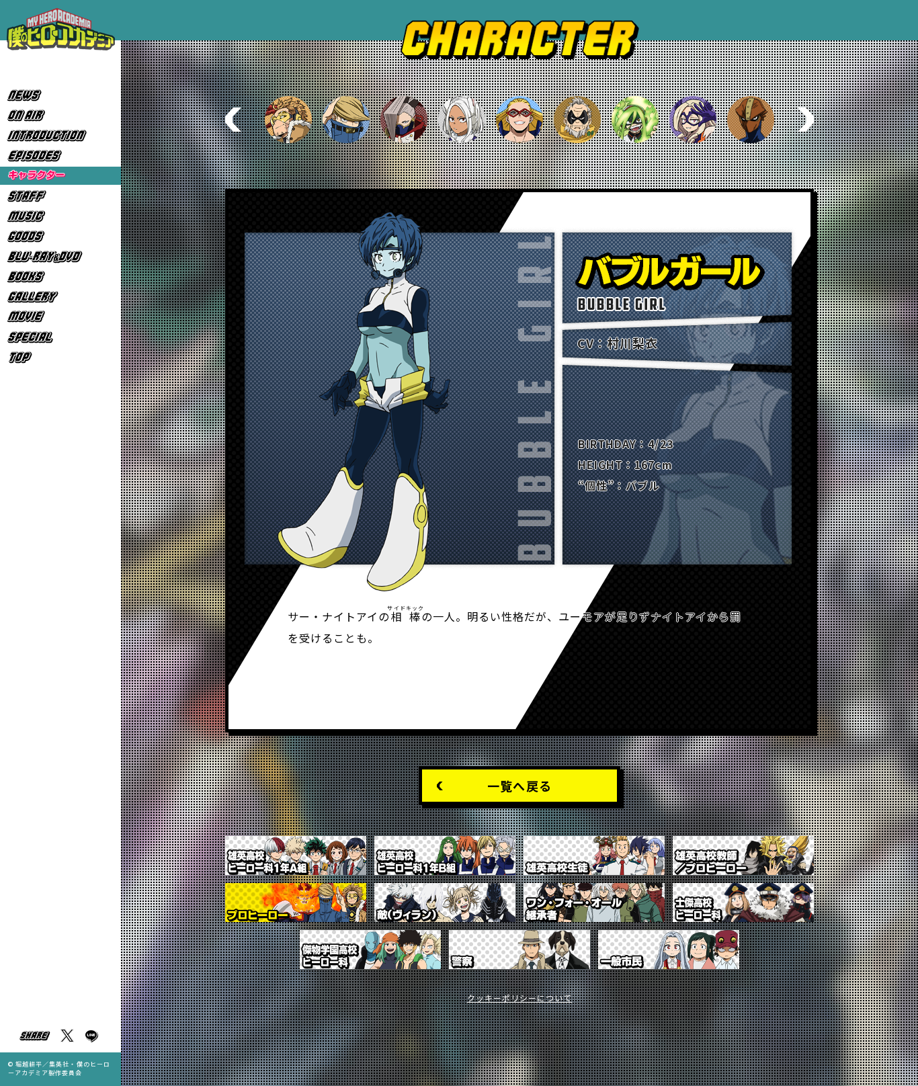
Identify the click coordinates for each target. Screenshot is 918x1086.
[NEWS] (60, 95)
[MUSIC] (60, 216)
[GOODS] (60, 236)
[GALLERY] (60, 297)
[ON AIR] (60, 115)
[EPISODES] (60, 156)
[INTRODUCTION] (60, 135)
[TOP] (60, 357)
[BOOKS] (60, 276)
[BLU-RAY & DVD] (60, 256)
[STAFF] (60, 196)
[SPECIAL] (60, 337)
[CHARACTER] (60, 176)
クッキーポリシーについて (520, 997)
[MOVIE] (60, 317)
